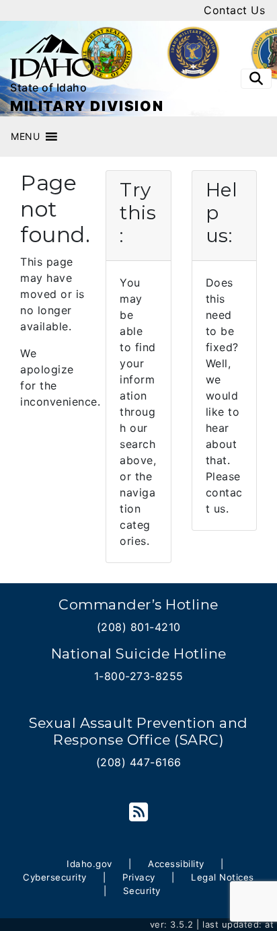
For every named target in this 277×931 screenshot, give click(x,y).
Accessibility (176, 863)
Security (142, 890)
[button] (25, 136)
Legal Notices (222, 877)
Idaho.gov (89, 863)
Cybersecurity (55, 877)
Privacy (138, 877)
